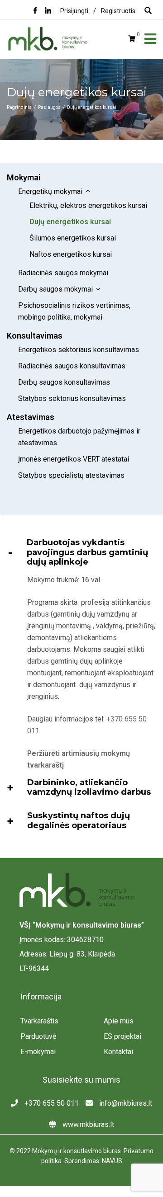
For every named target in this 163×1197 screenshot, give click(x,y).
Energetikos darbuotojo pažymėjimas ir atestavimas (79, 437)
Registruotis (118, 10)
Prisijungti (74, 10)
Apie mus (119, 1021)
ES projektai (122, 1036)
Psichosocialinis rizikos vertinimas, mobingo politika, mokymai (74, 311)
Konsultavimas (34, 335)
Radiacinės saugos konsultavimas (71, 366)
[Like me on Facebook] (35, 11)
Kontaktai (118, 1051)
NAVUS (112, 1160)
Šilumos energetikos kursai (72, 238)
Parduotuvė (38, 1036)
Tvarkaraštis (39, 1021)
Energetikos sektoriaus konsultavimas (78, 349)
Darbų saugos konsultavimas (64, 382)
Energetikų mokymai (50, 191)
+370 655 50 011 (51, 1103)
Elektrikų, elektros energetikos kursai (88, 205)
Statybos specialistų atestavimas (71, 475)
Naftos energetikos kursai (70, 254)
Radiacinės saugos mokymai (64, 273)
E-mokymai (38, 1051)
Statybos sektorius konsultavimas (72, 398)
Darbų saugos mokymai (55, 289)
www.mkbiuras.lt (87, 1124)
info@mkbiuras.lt (124, 1103)
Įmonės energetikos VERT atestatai (74, 459)
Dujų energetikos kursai (70, 221)
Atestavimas (30, 417)
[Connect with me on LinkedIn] (48, 11)
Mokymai (24, 177)
